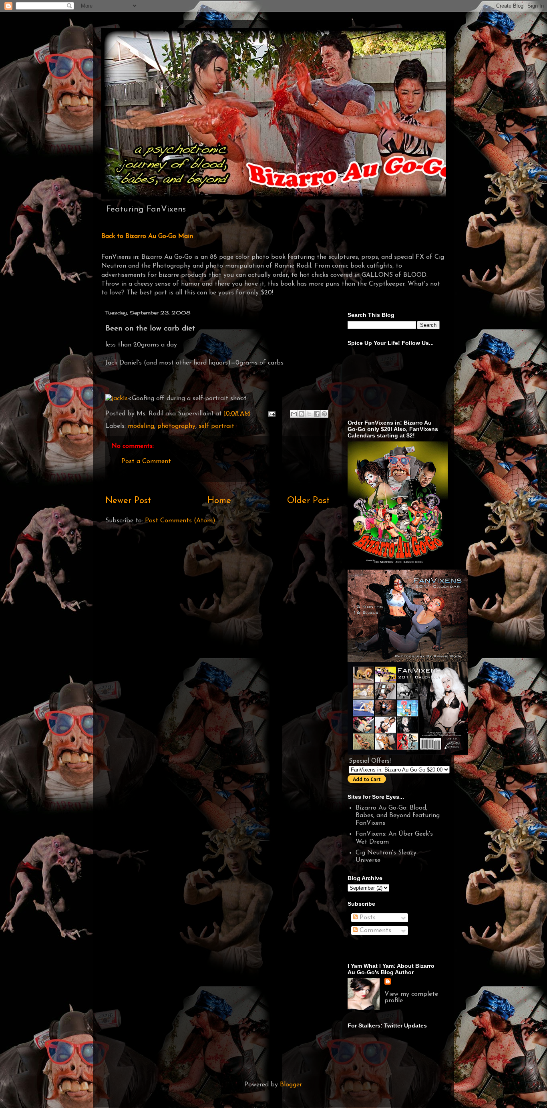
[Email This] (294, 414)
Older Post (308, 501)
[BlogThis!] (302, 414)
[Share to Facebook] (317, 414)
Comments (374, 930)
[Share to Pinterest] (324, 414)
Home (219, 501)
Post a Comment (146, 461)
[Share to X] (309, 414)
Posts (367, 918)
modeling (141, 426)
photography (176, 426)
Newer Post (128, 501)
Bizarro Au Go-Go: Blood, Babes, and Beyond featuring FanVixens (398, 815)
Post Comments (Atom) (180, 521)
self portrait (216, 426)
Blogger (291, 1085)
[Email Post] (271, 414)
